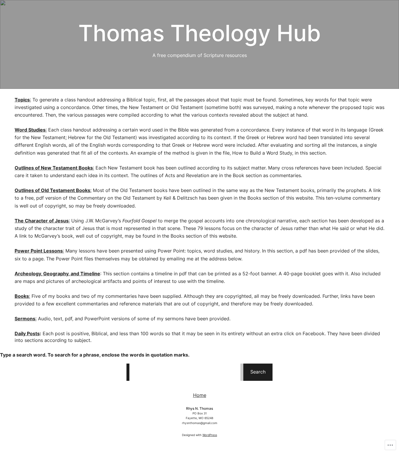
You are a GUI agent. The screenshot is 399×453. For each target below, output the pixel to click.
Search (258, 372)
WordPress (209, 435)
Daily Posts (27, 333)
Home (199, 395)
